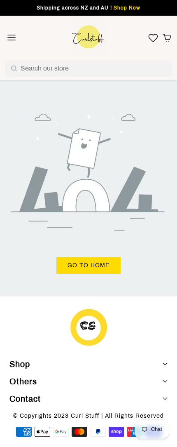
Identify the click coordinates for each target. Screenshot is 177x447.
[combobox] (88, 68)
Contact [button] (25, 398)
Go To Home (88, 265)
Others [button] (23, 381)
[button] (167, 37)
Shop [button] (19, 364)
